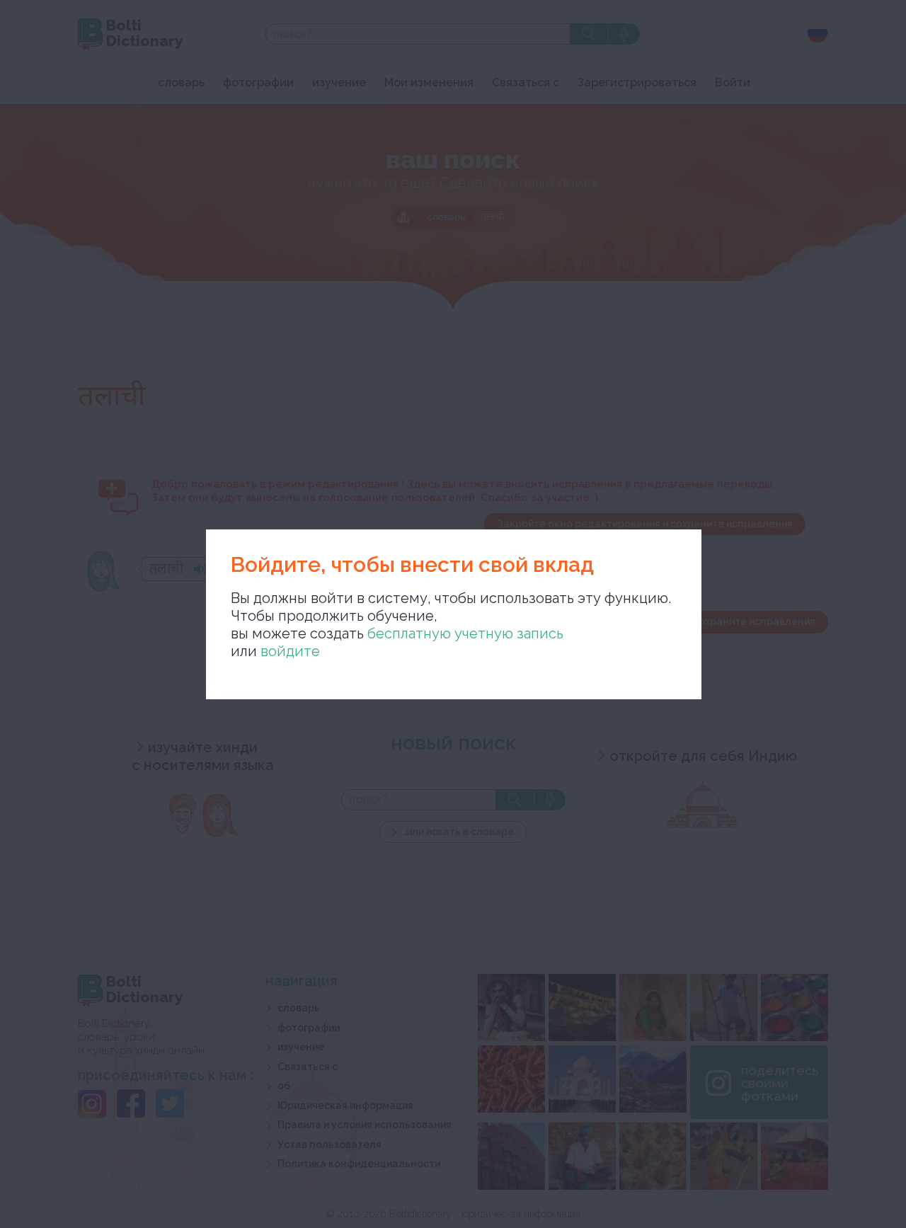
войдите (290, 651)
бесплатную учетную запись (465, 633)
